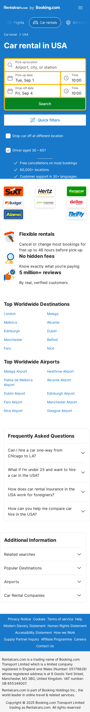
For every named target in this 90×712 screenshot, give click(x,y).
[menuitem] (15, 22)
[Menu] (80, 7)
